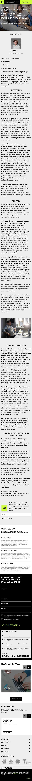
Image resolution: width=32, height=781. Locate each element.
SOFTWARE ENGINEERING (9, 550)
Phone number (4, 603)
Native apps (6, 61)
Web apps (6, 65)
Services (5, 739)
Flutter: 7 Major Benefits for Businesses (14, 687)
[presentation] (25, 667)
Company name (4, 598)
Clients (4, 745)
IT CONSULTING (6, 538)
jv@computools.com (7, 730)
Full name (3, 589)
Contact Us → (7, 756)
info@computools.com (8, 493)
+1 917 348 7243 (6, 732)
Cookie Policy (16, 773)
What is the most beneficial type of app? (15, 71)
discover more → (16, 698)
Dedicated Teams (7, 563)
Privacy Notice (16, 615)
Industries (5, 742)
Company (5, 748)
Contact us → (25, 2)
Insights (4, 752)
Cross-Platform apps (9, 68)
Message (3, 608)
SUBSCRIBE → (6, 518)
